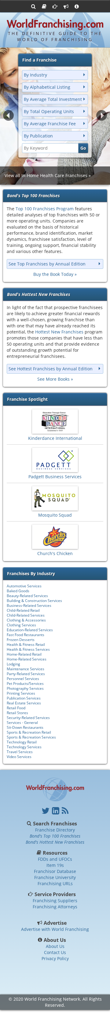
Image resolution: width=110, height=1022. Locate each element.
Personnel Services (23, 678)
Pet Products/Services (25, 683)
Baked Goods (18, 590)
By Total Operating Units (49, 111)
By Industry (35, 75)
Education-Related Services (30, 629)
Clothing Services (21, 625)
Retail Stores (17, 712)
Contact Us (55, 952)
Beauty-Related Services (27, 595)
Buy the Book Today (53, 274)
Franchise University (55, 877)
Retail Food (16, 707)
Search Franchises (55, 823)
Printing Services (21, 693)
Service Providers (55, 894)
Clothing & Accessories (26, 620)
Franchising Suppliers (55, 900)
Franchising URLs (55, 883)
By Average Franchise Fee (50, 123)
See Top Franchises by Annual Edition (47, 264)
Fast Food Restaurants (25, 634)
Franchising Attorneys (55, 907)
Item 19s (55, 865)
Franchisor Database (55, 871)
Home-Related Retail (24, 654)
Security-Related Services (28, 717)
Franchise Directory (55, 830)
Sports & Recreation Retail (29, 732)
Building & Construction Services (34, 600)
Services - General (22, 722)
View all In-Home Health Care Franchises (46, 175)
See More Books (53, 379)
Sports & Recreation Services (31, 737)
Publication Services (24, 698)
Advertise (55, 923)
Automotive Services (24, 586)
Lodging (13, 664)
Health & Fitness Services (28, 649)
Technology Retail (22, 742)
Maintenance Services (25, 668)
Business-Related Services (29, 605)
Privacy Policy (55, 958)
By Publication (38, 136)
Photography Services (25, 688)
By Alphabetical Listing (47, 87)
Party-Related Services (26, 673)
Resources (55, 852)
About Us (55, 940)
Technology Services (24, 747)
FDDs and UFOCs (55, 859)
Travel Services (20, 751)
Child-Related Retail (23, 610)
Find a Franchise (39, 60)
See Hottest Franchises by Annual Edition (51, 369)
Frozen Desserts (21, 639)
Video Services (19, 756)
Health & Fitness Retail (26, 644)
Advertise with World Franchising (55, 929)
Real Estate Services (24, 703)
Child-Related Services (26, 615)
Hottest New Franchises (59, 332)
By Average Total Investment (53, 99)
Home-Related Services (26, 659)
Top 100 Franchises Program (45, 209)
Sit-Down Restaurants (25, 727)
